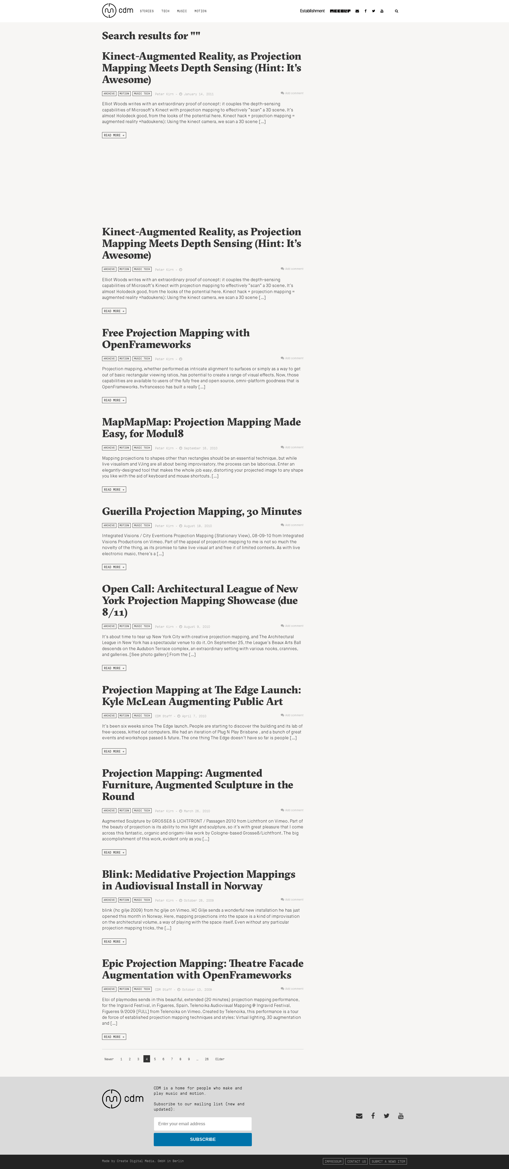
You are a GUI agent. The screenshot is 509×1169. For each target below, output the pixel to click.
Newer (110, 1059)
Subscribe (203, 1139)
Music (182, 11)
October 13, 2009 (196, 989)
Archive (109, 93)
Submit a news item (388, 1161)
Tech (165, 11)
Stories (147, 11)
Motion (201, 11)
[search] (396, 11)
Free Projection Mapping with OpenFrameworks (176, 338)
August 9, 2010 (196, 626)
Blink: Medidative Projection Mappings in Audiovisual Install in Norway (198, 879)
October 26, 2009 (198, 900)
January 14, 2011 (198, 94)
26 (207, 1059)
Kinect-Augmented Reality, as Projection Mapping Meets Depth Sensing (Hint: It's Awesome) (201, 67)
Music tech (142, 93)
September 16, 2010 (199, 448)
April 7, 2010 (193, 716)
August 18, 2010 (197, 525)
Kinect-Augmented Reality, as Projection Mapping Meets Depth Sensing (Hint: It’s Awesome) (201, 243)
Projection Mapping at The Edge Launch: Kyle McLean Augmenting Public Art (201, 695)
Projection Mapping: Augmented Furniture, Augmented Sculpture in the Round (197, 784)
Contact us (356, 1161)
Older (220, 1059)
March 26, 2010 (196, 811)
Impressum (333, 1161)
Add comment (294, 93)
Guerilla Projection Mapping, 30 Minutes (202, 511)
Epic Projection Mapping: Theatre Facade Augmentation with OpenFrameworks (203, 969)
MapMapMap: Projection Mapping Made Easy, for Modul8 (201, 427)
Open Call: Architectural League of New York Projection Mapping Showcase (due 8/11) (200, 600)
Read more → (114, 135)
